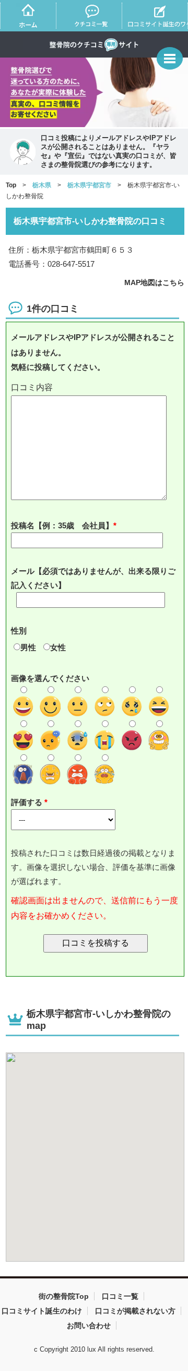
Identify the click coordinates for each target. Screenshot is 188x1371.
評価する (27, 802)
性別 (19, 630)
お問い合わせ (89, 1325)
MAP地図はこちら (154, 282)
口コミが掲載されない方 (135, 1311)
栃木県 (41, 185)
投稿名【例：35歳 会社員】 (62, 525)
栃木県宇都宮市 (89, 185)
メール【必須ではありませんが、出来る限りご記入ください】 (93, 578)
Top (11, 185)
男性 (28, 647)
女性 (58, 647)
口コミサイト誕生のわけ (42, 1311)
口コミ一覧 (120, 1296)
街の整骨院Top (64, 1296)
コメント (95, 387)
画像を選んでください (50, 678)
